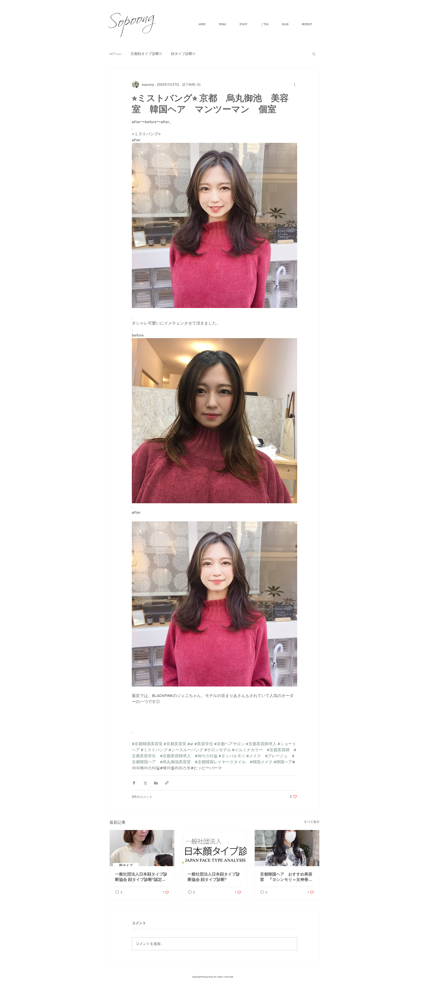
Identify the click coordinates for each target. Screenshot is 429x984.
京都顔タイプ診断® (146, 53)
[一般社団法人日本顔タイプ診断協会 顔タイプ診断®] (214, 848)
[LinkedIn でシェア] (156, 783)
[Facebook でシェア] (134, 783)
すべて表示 (312, 822)
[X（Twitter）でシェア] (145, 783)
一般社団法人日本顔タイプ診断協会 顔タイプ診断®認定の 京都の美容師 (141, 877)
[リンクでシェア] (167, 783)
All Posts (115, 53)
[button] (314, 54)
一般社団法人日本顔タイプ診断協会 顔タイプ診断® (214, 877)
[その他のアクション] (294, 84)
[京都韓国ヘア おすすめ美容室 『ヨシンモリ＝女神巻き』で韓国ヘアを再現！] (287, 848)
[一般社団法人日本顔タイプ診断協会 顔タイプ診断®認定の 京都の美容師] (142, 848)
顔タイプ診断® (183, 53)
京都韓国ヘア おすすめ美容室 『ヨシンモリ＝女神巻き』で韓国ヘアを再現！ (286, 877)
